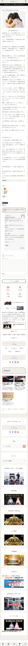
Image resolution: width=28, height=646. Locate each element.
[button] (24, 446)
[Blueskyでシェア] (17, 432)
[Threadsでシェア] (11, 435)
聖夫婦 (5, 205)
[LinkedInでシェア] (17, 438)
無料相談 (4, 180)
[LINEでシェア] (5, 438)
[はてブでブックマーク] (23, 435)
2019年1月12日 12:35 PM (10, 217)
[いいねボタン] (3, 196)
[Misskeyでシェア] (23, 432)
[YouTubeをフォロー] (18, 362)
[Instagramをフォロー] (15, 362)
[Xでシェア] (5, 432)
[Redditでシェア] (17, 435)
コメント (5, 258)
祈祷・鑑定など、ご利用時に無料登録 (11, 575)
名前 (3, 273)
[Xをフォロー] (10, 362)
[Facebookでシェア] (5, 435)
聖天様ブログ (14, 1)
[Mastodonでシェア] (11, 432)
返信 (23, 248)
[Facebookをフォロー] (13, 362)
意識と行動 (6, 202)
